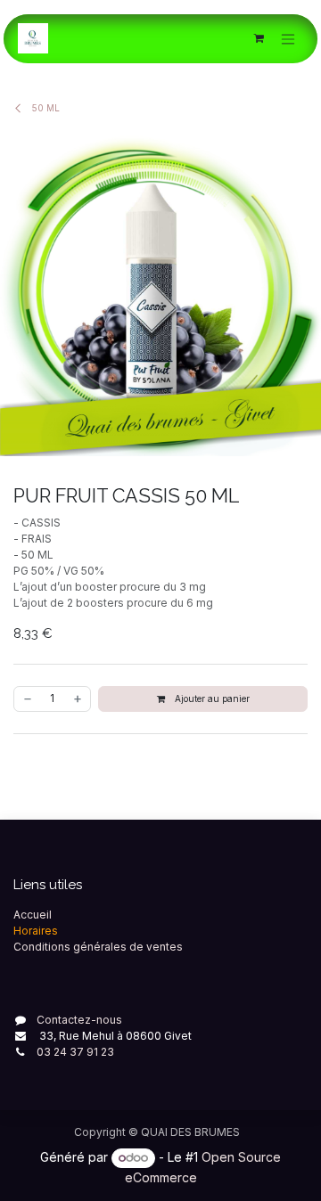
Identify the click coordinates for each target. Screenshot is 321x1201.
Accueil (32, 914)
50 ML (44, 107)
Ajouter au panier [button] (211, 698)
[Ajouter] (78, 699)
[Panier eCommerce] (258, 38)
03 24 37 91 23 (75, 1051)
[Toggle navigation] (288, 38)
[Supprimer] (26, 699)
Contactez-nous (79, 1019)
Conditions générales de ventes (98, 946)
